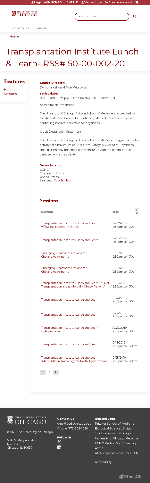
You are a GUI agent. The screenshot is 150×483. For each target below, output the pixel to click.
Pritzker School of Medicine (114, 423)
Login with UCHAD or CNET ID (56, 2)
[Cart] (136, 4)
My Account (20, 28)
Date (115, 212)
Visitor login (93, 2)
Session (47, 212)
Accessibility (103, 462)
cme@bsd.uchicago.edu (74, 423)
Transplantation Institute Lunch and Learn (69, 240)
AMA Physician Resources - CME (118, 453)
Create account (120, 2)
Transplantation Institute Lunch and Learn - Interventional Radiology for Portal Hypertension (74, 359)
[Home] (24, 14)
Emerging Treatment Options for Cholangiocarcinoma (64, 254)
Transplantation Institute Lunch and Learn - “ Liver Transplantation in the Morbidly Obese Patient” (75, 284)
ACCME (100, 448)
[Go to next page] (56, 372)
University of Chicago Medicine (116, 438)
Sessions (10, 94)
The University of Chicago (35, 432)
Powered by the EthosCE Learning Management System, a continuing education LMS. (130, 476)
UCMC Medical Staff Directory (116, 443)
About (41, 28)
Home (14, 36)
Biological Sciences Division (114, 428)
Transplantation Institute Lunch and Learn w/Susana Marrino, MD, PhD (69, 225)
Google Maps (63, 180)
